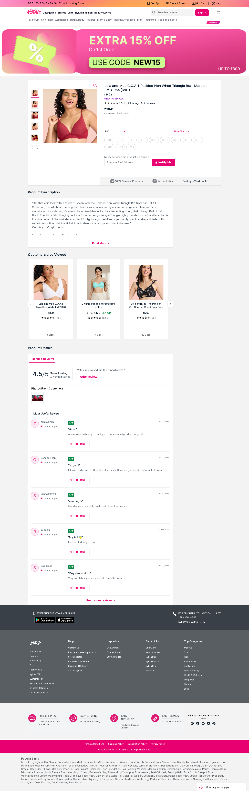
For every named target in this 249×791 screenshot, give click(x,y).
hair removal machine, (134, 769)
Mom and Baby (191, 670)
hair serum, (50, 762)
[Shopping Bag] (218, 12)
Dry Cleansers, (60, 782)
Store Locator (75, 657)
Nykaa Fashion (84, 12)
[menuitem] (213, 22)
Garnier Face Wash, (106, 775)
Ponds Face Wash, (178, 775)
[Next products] (170, 304)
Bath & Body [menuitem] (77, 19)
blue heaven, (142, 772)
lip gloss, (99, 762)
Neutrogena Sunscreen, (206, 779)
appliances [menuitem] (61, 19)
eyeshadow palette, (86, 765)
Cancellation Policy (137, 744)
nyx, (104, 772)
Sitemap (150, 670)
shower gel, (49, 769)
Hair (186, 657)
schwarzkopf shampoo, (121, 772)
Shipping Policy (116, 744)
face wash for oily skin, (42, 765)
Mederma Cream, (37, 775)
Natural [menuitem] (91, 19)
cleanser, (103, 765)
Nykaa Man (151, 657)
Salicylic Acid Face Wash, (129, 779)
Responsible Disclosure (42, 683)
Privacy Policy (158, 744)
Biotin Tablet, (80, 779)
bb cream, (146, 762)
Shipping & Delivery (78, 666)
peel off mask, (159, 772)
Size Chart (180, 131)
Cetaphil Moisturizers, (155, 775)
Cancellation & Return (78, 661)
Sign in (202, 12)
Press (33, 665)
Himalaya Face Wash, (83, 775)
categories (49, 12)
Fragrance (189, 679)
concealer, (64, 762)
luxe (71, 12)
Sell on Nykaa (75, 670)
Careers (34, 656)
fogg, (197, 765)
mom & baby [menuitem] (104, 19)
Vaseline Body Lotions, (43, 779)
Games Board (114, 652)
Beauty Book (113, 647)
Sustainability (36, 679)
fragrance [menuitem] (150, 19)
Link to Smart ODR (39, 692)
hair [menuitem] (50, 19)
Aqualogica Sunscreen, (102, 779)
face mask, (76, 762)
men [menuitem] (139, 19)
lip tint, (205, 765)
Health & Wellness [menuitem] (124, 19)
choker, (171, 769)
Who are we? (36, 651)
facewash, (95, 772)
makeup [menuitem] (34, 19)
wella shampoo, (36, 772)
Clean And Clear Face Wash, (176, 779)
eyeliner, (215, 762)
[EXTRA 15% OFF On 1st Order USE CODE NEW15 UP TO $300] (124, 51)
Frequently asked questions (82, 652)
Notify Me (164, 162)
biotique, (89, 762)
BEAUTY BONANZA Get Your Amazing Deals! (56, 3)
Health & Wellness (193, 675)
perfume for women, (117, 762)
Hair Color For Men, (40, 782)
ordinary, (61, 765)
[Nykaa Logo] (34, 11)
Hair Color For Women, (130, 775)
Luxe (186, 689)
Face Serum (75, 782)
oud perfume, (184, 769)
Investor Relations (39, 688)
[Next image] (37, 147)
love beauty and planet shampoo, (190, 762)
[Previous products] (31, 304)
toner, (70, 765)
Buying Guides (114, 657)
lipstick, (25, 762)
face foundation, (111, 769)
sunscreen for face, (68, 769)
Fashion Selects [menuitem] (167, 19)
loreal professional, (150, 765)
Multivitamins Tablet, (59, 775)
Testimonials (36, 669)
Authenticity (35, 660)
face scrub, (190, 772)
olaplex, (215, 769)
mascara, (133, 765)
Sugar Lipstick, (64, 779)
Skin (186, 652)
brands (62, 12)
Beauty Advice (102, 12)
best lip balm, (175, 772)
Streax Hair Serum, (200, 775)
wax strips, (36, 769)
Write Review (88, 376)
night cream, (81, 772)
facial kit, (135, 762)
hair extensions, (170, 765)
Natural (187, 684)
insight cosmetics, (91, 769)
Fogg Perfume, (152, 779)
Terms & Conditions (94, 744)
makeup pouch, (201, 769)
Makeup (188, 647)
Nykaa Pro (151, 666)
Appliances (189, 666)
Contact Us (73, 647)
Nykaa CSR (35, 674)
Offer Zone (151, 647)
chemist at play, (118, 765)
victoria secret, (161, 762)
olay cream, (186, 765)
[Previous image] (32, 147)
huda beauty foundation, (59, 772)
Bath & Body (190, 661)
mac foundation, (157, 769)
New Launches (153, 652)
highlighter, (37, 762)
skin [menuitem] (43, 19)
